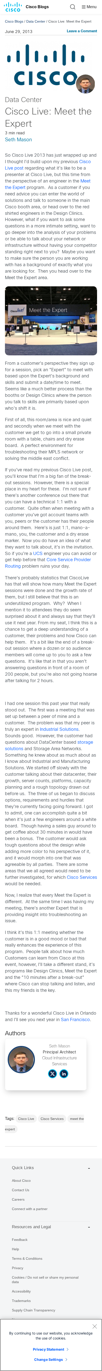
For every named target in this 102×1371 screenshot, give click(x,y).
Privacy (17, 1268)
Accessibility (21, 1291)
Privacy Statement (48, 1349)
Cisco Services (82, 878)
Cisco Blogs (37, 7)
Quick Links (23, 1167)
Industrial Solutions (59, 730)
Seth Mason (18, 140)
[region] (51, 1345)
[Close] (94, 1326)
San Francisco (75, 1020)
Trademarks (21, 1301)
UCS (38, 554)
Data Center (35, 21)
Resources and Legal (31, 1226)
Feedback (19, 1240)
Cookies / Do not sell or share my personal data (45, 1279)
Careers (18, 1199)
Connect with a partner (30, 1209)
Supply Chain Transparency (33, 1310)
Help (15, 1249)
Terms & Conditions (27, 1258)
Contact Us (20, 1190)
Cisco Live (26, 1119)
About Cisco (21, 1181)
